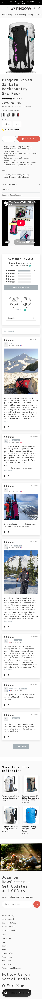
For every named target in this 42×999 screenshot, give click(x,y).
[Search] (7, 8)
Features (5, 190)
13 (33, 73)
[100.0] (26, 301)
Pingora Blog (7, 953)
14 (35, 73)
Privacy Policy (8, 926)
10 (26, 73)
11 (29, 73)
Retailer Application (11, 968)
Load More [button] (21, 746)
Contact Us (6, 938)
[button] (10, 271)
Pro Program (7, 964)
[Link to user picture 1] (21, 371)
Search (4, 946)
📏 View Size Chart (10, 130)
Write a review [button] (21, 288)
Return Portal (8, 919)
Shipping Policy (9, 923)
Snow (16, 15)
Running (22, 15)
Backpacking (7, 15)
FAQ (3, 942)
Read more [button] (8, 470)
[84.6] (14, 301)
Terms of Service (9, 930)
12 (31, 73)
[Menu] (2, 8)
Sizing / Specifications (12, 195)
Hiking (30, 15)
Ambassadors (7, 957)
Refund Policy (8, 915)
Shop (4, 935)
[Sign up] (36, 904)
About (4, 950)
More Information (9, 184)
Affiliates (6, 961)
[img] (9, 340)
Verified (19, 310)
